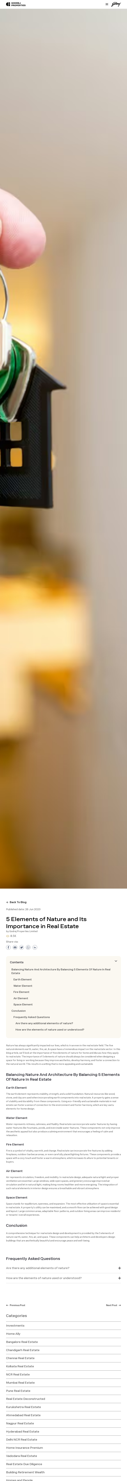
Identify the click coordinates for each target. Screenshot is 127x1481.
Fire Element (21, 992)
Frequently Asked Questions (31, 1017)
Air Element (20, 998)
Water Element (22, 986)
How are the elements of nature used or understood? (49, 1029)
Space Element (23, 1004)
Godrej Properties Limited (23, 931)
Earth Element (22, 979)
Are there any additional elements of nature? (44, 1023)
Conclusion (18, 1011)
